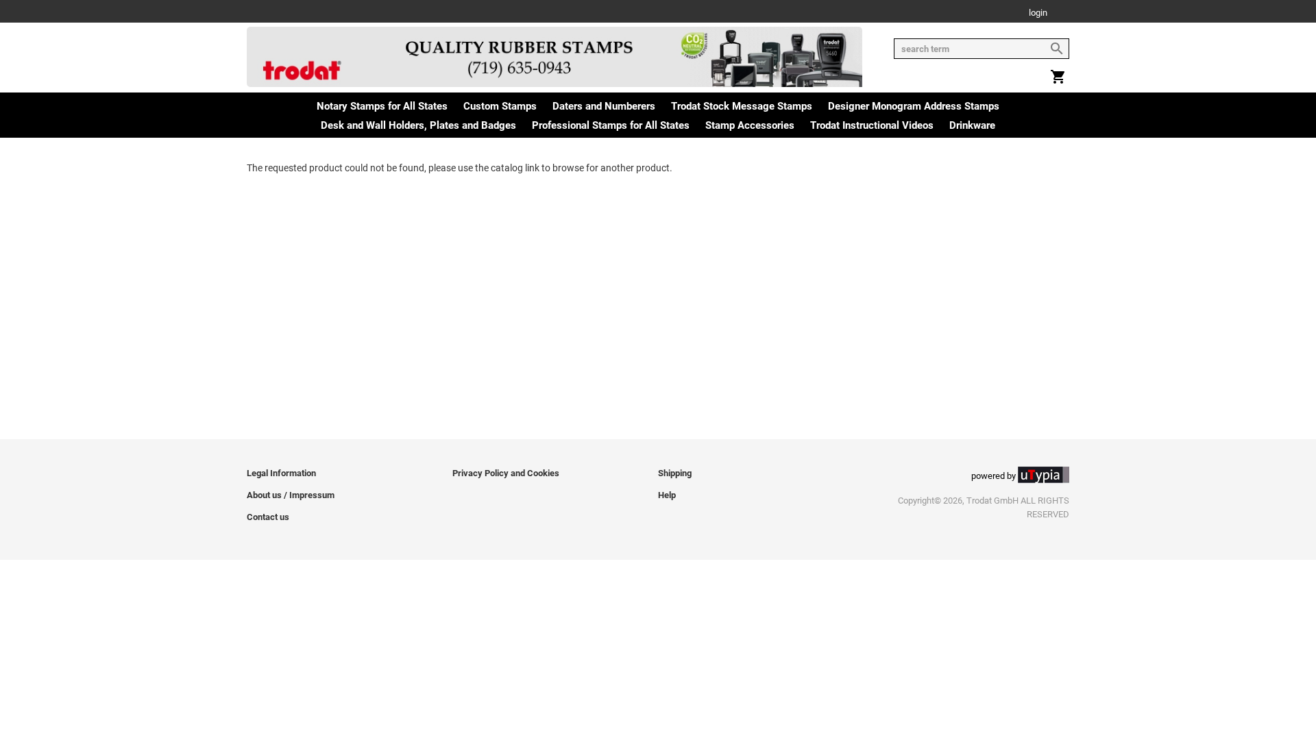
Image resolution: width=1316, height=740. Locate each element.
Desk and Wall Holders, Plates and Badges (418, 125)
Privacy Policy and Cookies (505, 473)
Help (667, 495)
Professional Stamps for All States (611, 125)
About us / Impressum (290, 495)
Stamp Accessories (749, 125)
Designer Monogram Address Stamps (913, 106)
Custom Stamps (500, 106)
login (1038, 13)
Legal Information (281, 473)
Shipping (675, 473)
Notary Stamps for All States (382, 106)
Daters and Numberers (603, 106)
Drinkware (972, 125)
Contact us (268, 517)
